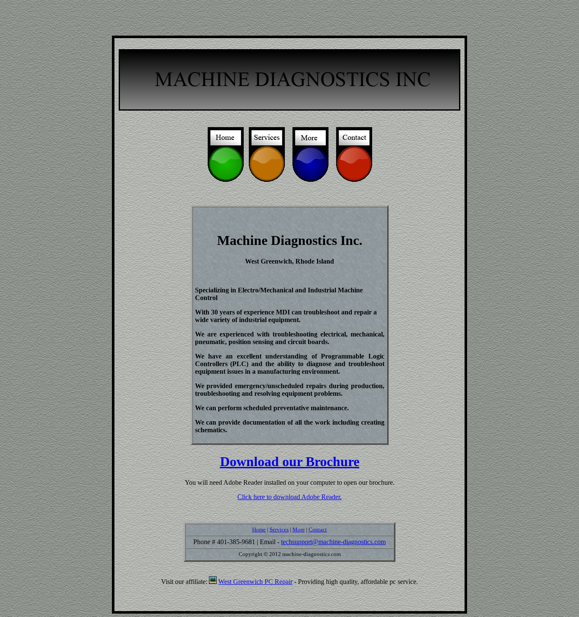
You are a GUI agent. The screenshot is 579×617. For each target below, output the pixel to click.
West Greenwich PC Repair (255, 581)
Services (279, 529)
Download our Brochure (289, 461)
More (298, 529)
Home (259, 529)
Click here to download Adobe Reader (288, 496)
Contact (318, 529)
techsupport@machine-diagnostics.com (333, 541)
